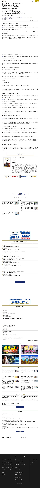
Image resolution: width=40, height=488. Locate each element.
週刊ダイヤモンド (18, 462)
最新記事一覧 (20, 431)
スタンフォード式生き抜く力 (8, 18)
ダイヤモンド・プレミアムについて (7, 462)
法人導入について (4, 475)
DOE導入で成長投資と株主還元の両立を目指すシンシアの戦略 (29, 397)
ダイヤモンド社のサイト (19, 459)
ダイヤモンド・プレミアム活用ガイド (7, 464)
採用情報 (32, 464)
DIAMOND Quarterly (18, 474)
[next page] (27, 194)
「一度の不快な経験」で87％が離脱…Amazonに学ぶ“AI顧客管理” (10, 397)
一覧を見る (20, 407)
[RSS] (24, 456)
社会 (2, 18)
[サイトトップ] (4, 1)
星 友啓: (17, 17)
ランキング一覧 (20, 282)
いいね (33, 243)
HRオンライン (17, 475)
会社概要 (32, 462)
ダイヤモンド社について (34, 459)
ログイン (33, 1)
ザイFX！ (16, 470)
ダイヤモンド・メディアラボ (19, 480)
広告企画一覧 (23, 437)
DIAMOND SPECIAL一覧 (6, 437)
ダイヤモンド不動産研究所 (19, 472)
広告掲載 (3, 472)
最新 (6, 243)
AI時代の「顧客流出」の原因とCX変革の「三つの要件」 (29, 400)
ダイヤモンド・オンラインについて (7, 459)
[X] (16, 456)
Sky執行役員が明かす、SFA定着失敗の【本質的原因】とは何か (10, 404)
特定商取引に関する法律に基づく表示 (7, 467)
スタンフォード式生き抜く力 (19, 158)
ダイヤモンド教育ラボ (18, 479)
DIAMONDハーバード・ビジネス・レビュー (21, 464)
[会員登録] (37, 1)
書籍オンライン (17, 467)
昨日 (15, 243)
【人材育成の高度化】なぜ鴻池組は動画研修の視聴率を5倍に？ (10, 400)
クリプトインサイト (18, 477)
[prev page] (13, 194)
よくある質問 (4, 470)
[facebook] (20, 456)
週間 (24, 243)
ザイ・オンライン (18, 469)
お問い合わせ (4, 474)
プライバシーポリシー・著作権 (6, 469)
